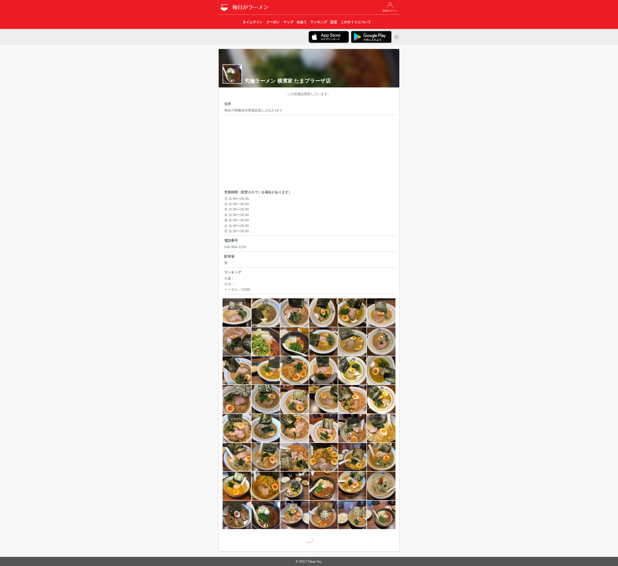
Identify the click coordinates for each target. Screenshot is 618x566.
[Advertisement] (309, 153)
